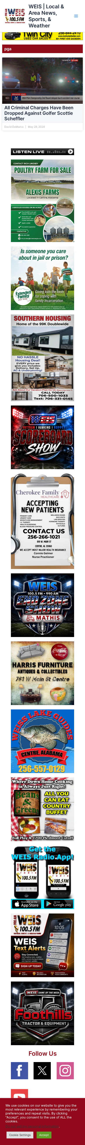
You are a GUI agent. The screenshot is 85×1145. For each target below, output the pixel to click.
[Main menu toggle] (76, 16)
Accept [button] (44, 1135)
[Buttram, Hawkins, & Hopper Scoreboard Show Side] (42, 437)
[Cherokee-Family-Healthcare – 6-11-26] (42, 521)
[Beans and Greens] (42, 809)
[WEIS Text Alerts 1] (42, 945)
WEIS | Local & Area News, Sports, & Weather (46, 16)
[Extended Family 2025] (42, 278)
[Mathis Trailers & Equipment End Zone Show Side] (42, 605)
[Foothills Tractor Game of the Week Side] (42, 1013)
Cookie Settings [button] (20, 1135)
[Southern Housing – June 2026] (42, 358)
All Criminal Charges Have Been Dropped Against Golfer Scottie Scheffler (38, 113)
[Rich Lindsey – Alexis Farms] (42, 201)
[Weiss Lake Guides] (42, 741)
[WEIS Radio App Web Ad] (42, 877)
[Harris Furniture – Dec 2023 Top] (42, 673)
